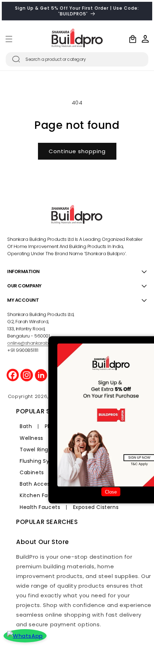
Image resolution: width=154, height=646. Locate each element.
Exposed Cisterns (96, 507)
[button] (9, 39)
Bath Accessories (43, 483)
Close (111, 492)
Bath (26, 426)
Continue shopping (77, 151)
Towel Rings (35, 449)
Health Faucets (40, 507)
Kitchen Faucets (41, 495)
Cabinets (32, 472)
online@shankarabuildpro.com (40, 343)
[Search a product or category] (16, 59)
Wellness (31, 438)
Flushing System (41, 461)
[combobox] (77, 59)
